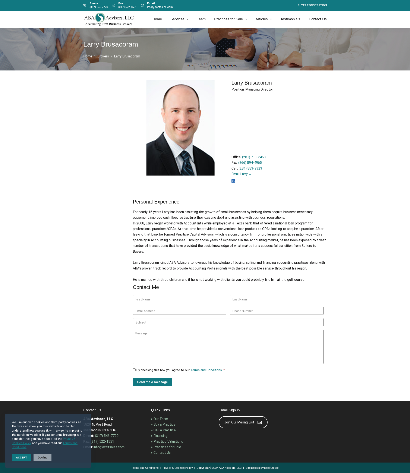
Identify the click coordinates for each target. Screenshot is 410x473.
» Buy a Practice (163, 424)
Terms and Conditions (206, 370)
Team (201, 19)
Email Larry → (241, 174)
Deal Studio (271, 467)
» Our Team (159, 419)
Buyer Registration (312, 5)
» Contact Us (161, 453)
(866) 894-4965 (250, 163)
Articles (262, 19)
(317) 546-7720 (98, 7)
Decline (42, 457)
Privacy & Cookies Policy (178, 467)
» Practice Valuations (167, 441)
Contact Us (318, 19)
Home (157, 19)
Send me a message (152, 382)
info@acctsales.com (160, 7)
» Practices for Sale (166, 447)
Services (177, 19)
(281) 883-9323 (250, 168)
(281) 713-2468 (254, 157)
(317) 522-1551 (127, 7)
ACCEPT (21, 457)
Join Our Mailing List (239, 422)
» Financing (159, 436)
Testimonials (290, 19)
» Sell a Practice (163, 430)
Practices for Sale (228, 19)
